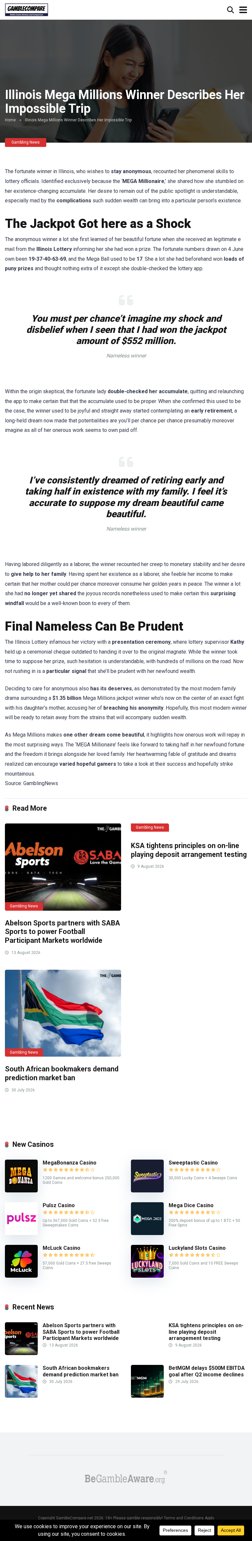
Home (10, 120)
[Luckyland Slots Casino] (147, 1276)
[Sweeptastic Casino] (147, 1190)
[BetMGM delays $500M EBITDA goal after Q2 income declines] (147, 1396)
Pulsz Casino (59, 1205)
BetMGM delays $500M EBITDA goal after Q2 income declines (207, 1371)
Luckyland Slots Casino (197, 1248)
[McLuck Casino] (21, 1276)
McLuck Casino (61, 1248)
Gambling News (25, 142)
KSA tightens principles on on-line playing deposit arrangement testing (189, 850)
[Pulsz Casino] (21, 1233)
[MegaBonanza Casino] (21, 1190)
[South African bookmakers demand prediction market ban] (63, 1013)
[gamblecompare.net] (26, 9)
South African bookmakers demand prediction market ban (61, 1073)
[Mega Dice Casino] (147, 1233)
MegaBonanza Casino (69, 1163)
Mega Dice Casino (191, 1205)
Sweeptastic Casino (193, 1163)
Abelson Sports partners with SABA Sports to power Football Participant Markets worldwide (62, 931)
